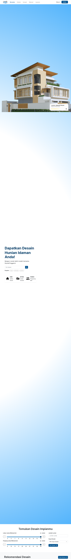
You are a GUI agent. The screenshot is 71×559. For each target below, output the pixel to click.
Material (31, 2)
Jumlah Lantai (52, 533)
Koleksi (19, 2)
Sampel (25, 2)
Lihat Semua (62, 557)
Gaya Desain (52, 539)
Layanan (37, 2)
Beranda (12, 2)
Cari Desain (52, 545)
